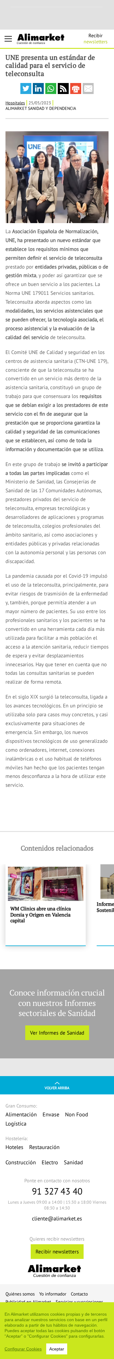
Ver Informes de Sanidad (57, 1032)
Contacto (79, 1294)
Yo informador (52, 1294)
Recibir (96, 38)
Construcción (20, 1162)
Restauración (44, 1147)
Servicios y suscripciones (79, 1302)
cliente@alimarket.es (57, 1218)
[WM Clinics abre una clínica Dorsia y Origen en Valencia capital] (45, 904)
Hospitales (15, 103)
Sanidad (73, 1162)
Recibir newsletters (57, 1251)
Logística (15, 1123)
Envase (51, 1114)
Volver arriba (57, 1088)
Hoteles (14, 1147)
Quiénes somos (20, 1294)
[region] (57, 1330)
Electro (50, 1162)
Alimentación (21, 1114)
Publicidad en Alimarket (28, 1302)
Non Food (76, 1114)
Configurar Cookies (23, 1348)
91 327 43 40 (57, 1191)
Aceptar (56, 1348)
